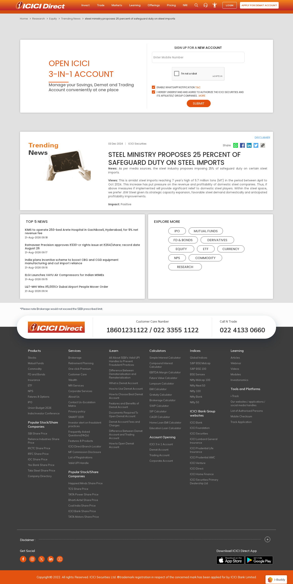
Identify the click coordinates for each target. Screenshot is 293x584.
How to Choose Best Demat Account (126, 396)
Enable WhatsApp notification (179, 87)
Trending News (71, 18)
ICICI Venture (197, 463)
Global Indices (198, 357)
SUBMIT (199, 103)
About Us (74, 396)
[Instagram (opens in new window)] (32, 559)
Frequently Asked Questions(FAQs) (79, 433)
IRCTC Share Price (39, 448)
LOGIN (229, 5)
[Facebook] (242, 145)
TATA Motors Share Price (83, 516)
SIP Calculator (158, 411)
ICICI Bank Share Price (82, 511)
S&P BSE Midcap (200, 363)
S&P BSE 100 (198, 368)
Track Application (241, 422)
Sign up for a (198, 47)
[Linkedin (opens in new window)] (50, 559)
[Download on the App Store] (230, 560)
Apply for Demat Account (259, 5)
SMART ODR (76, 417)
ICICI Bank (196, 422)
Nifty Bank (196, 396)
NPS (177, 258)
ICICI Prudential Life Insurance (201, 450)
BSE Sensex (197, 374)
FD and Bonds (36, 374)
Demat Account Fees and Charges (124, 423)
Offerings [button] (154, 5)
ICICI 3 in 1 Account (161, 444)
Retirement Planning (80, 363)
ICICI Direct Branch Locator (84, 446)
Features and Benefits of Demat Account (124, 405)
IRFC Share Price (38, 453)
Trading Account (159, 455)
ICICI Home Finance (202, 474)
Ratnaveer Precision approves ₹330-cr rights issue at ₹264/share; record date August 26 (82, 246)
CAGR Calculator (159, 417)
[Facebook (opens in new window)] (23, 559)
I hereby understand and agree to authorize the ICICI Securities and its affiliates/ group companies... (200, 93)
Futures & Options (38, 396)
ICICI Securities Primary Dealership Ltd (204, 481)
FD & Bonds (183, 240)
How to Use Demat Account (126, 388)
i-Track (235, 396)
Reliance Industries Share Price (43, 440)
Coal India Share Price (82, 505)
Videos (235, 368)
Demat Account (158, 449)
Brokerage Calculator (162, 400)
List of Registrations (80, 457)
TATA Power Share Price (83, 494)
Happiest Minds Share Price (85, 483)
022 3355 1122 (176, 330)
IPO (177, 231)
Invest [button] (86, 5)
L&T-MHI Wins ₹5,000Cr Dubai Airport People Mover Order (66, 287)
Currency (230, 249)
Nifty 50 (194, 402)
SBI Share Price (37, 433)
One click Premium (79, 368)
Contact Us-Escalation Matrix (81, 404)
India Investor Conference (44, 413)
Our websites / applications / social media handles (248, 403)
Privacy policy (76, 411)
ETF (205, 249)
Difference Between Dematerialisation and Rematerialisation (122, 374)
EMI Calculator (158, 389)
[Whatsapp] (235, 145)
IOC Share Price (37, 459)
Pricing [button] (171, 5)
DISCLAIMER (262, 138)
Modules (236, 374)
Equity (53, 18)
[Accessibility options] (215, 5)
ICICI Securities (199, 433)
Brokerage (75, 357)
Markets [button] (117, 5)
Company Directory (40, 476)
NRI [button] (185, 5)
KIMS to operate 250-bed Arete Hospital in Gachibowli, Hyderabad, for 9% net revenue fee (81, 231)
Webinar (236, 363)
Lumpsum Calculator (161, 383)
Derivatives (217, 240)
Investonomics (239, 380)
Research (38, 18)
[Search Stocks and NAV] (196, 5)
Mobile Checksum (241, 416)
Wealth (72, 380)
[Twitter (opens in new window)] (41, 559)
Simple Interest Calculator (165, 357)
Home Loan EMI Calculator (165, 422)
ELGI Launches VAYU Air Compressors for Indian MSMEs (64, 275)
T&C (198, 87)
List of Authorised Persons (247, 410)
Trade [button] (100, 5)
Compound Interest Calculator (161, 365)
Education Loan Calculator (165, 428)
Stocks (32, 357)
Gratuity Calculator (160, 394)
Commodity (205, 258)
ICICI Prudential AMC (202, 457)
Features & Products (80, 440)
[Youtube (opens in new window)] (60, 559)
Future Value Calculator (163, 378)
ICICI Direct (196, 468)
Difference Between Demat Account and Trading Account (126, 434)
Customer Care (77, 374)
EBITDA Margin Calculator (165, 372)
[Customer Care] (205, 5)
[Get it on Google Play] (259, 560)
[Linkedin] (249, 145)
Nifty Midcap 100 (200, 380)
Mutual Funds (206, 231)
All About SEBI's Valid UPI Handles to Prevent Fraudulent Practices (124, 361)
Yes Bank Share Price (41, 465)
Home (24, 18)
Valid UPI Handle (78, 463)
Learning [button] (135, 5)
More (202, 95)
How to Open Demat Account (121, 445)
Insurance (34, 380)
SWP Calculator (159, 405)
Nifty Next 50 (197, 385)
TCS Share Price (78, 488)
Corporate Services (80, 391)
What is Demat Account (123, 383)
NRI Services (76, 385)
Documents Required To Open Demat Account (123, 414)
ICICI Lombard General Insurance (203, 440)
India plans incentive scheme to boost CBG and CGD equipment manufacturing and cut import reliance (71, 261)
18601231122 (127, 330)
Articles (235, 357)
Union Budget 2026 (39, 407)
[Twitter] (256, 145)
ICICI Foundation (200, 427)
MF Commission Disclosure (84, 452)
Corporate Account (161, 460)
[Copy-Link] (262, 145)
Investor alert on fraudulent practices (84, 424)
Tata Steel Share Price (41, 470)
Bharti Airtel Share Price (83, 500)
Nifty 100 (195, 391)
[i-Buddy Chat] (276, 576)
